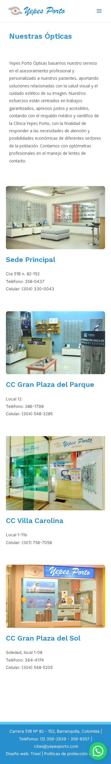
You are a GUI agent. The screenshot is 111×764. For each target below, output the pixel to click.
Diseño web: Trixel (23, 753)
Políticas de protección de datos (74, 753)
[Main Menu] (99, 11)
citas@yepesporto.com (56, 746)
